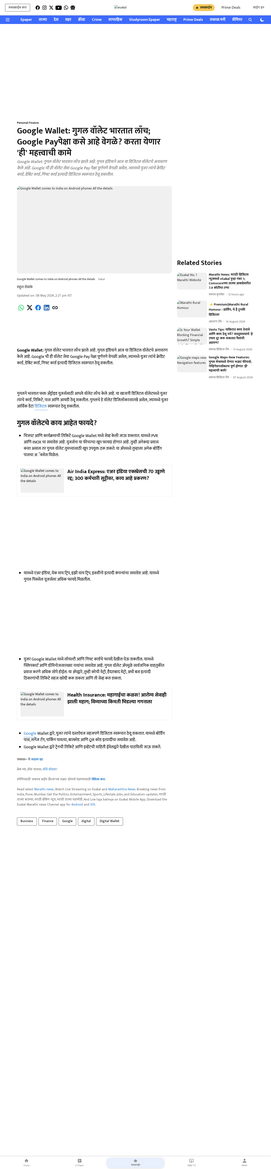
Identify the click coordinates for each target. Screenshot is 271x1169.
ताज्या (43, 20)
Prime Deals (230, 7)
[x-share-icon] (29, 310)
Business (27, 821)
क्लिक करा (98, 779)
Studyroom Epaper (144, 20)
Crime (97, 20)
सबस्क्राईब (206, 7)
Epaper (26, 20)
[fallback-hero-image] (192, 281)
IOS (92, 804)
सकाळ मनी (217, 20)
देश (56, 20)
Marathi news (44, 789)
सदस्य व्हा (37, 759)
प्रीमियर (237, 20)
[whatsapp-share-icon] (21, 310)
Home (27, 1165)
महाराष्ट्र (172, 20)
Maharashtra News (122, 789)
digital (86, 821)
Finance (47, 821)
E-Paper (79, 1165)
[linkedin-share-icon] (46, 310)
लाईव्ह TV (191, 1165)
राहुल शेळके (25, 287)
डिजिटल (41, 406)
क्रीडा (81, 20)
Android (77, 804)
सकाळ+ (244, 1165)
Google (30, 733)
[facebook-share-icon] (38, 310)
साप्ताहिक (115, 20)
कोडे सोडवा (49, 769)
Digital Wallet (109, 821)
